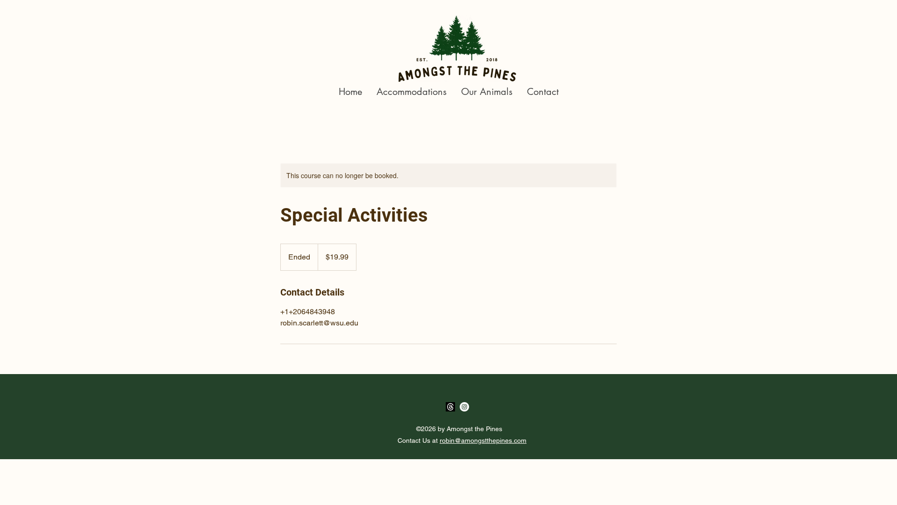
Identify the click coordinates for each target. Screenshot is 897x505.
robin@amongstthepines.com (483, 440)
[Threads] (450, 406)
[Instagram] (464, 406)
